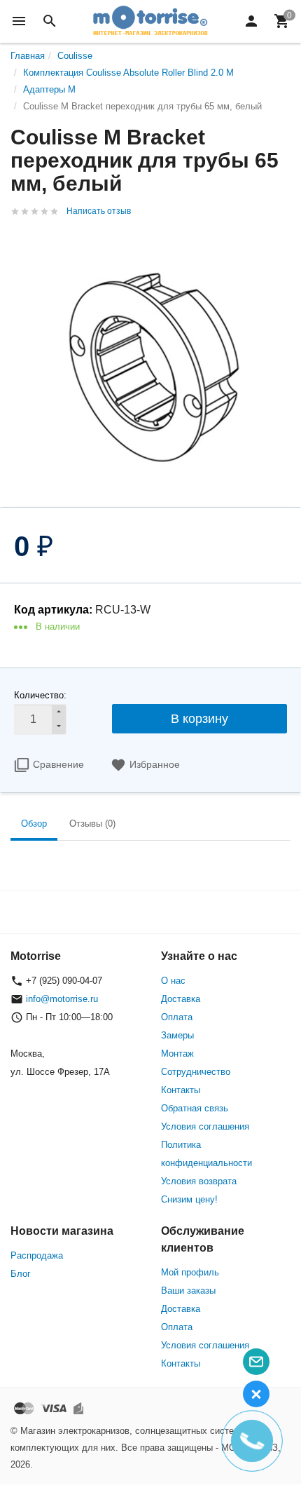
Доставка (180, 999)
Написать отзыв (98, 211)
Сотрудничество (195, 1071)
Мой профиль (190, 1272)
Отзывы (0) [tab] (92, 823)
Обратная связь (194, 1108)
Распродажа (36, 1255)
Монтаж (177, 1053)
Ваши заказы (188, 1290)
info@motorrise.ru (62, 999)
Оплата (176, 1017)
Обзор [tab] (34, 823)
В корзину (199, 719)
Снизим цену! (189, 1199)
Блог (20, 1273)
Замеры (177, 1035)
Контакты (180, 1090)
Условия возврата (199, 1181)
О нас (173, 980)
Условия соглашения (205, 1126)
